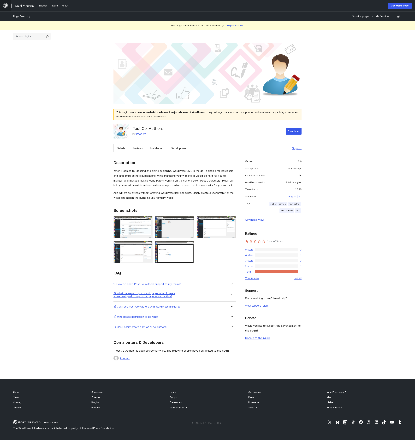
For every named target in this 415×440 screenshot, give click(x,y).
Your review (252, 278)
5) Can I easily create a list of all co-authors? (140, 327)
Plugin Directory (21, 16)
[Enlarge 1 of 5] (148, 220)
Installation (156, 148)
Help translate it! (235, 25)
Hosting (17, 402)
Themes (95, 397)
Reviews (138, 148)
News (16, 397)
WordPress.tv (178, 407)
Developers (176, 402)
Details (121, 148)
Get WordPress (400, 5)
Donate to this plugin (257, 338)
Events (252, 397)
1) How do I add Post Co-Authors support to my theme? (147, 284)
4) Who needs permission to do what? (136, 316)
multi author (294, 204)
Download (293, 131)
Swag (252, 407)
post (298, 210)
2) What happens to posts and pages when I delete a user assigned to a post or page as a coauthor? (144, 295)
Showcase (97, 392)
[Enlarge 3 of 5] (231, 220)
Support (297, 148)
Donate (253, 402)
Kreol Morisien (51, 422)
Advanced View (254, 219)
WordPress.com (336, 392)
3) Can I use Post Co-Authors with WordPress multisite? (146, 306)
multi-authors (286, 210)
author (273, 204)
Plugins (95, 402)
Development (179, 148)
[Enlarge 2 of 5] (189, 220)
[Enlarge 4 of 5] (148, 245)
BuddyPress (335, 407)
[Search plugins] (47, 36)
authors (282, 204)
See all (298, 278)
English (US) (295, 196)
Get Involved (255, 392)
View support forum (256, 305)
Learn (173, 392)
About (16, 392)
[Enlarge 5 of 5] (189, 245)
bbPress (332, 402)
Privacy (17, 407)
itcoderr (141, 134)
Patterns (96, 407)
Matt (330, 397)
